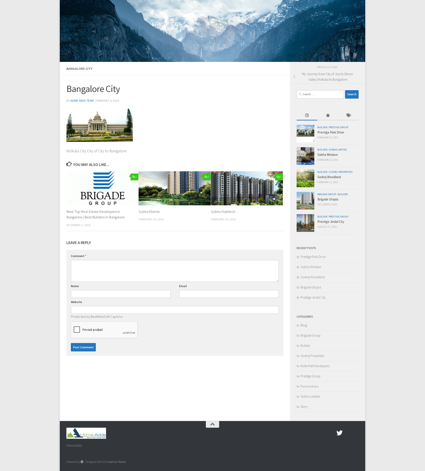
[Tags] (348, 115)
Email (183, 286)
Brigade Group (326, 194)
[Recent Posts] (307, 115)
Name (75, 286)
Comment (78, 256)
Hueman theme (116, 462)
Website (76, 302)
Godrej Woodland (329, 177)
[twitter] (339, 433)
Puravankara (309, 386)
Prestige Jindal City (330, 221)
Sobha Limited (338, 149)
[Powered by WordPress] (82, 461)
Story (304, 406)
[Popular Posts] (327, 115)
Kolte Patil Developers (315, 366)
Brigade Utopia (327, 199)
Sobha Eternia (149, 211)
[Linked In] (355, 433)
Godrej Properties (340, 172)
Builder (322, 127)
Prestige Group (338, 127)
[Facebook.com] (331, 433)
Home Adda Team (82, 101)
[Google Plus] (347, 433)
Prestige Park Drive (330, 132)
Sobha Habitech (223, 211)
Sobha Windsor (327, 155)
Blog (304, 325)
